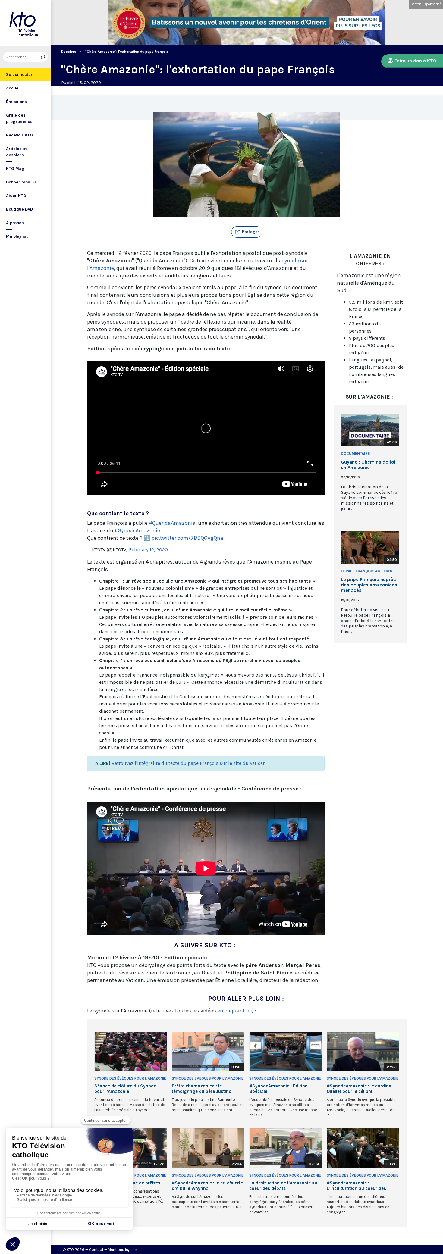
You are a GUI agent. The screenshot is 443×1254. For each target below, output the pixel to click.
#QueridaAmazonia (172, 523)
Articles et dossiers (16, 152)
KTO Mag (15, 168)
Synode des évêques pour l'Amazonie (130, 1078)
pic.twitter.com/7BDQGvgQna (187, 538)
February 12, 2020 (148, 549)
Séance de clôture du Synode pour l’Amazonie (125, 1088)
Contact (96, 1249)
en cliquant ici (234, 1010)
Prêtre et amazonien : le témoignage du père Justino (201, 1088)
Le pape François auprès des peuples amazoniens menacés (369, 585)
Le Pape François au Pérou (367, 571)
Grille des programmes (19, 118)
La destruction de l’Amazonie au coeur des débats (283, 1185)
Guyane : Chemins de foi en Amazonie (368, 464)
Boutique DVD (19, 209)
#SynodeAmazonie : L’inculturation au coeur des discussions (356, 1185)
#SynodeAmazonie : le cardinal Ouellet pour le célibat (360, 1088)
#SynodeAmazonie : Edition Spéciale (278, 1088)
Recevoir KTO (19, 135)
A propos (15, 222)
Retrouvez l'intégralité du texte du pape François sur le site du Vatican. (189, 763)
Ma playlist (17, 236)
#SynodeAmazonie (137, 530)
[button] (246, 232)
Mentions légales (123, 1249)
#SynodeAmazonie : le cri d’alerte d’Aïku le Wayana (207, 1185)
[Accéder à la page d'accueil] (25, 23)
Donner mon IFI (21, 182)
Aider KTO (16, 195)
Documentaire (355, 453)
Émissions (16, 101)
